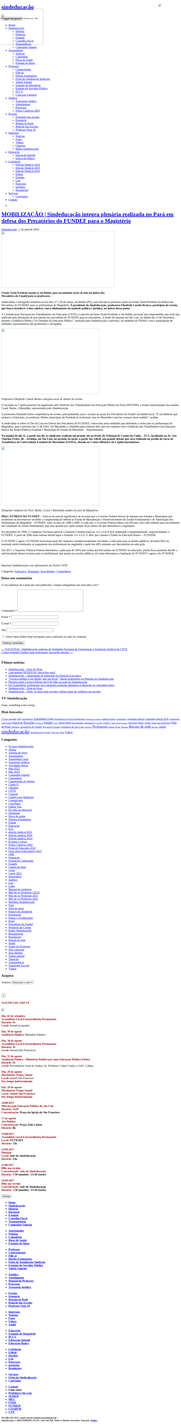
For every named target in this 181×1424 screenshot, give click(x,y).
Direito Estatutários (26, 75)
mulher (148, 723)
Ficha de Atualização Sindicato (33, 78)
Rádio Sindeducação (27, 148)
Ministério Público (136, 723)
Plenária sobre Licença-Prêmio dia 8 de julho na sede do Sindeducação (47, 682)
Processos (21, 107)
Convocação (6, 723)
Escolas (29, 722)
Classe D (13, 784)
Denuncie (21, 120)
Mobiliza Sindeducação (21, 902)
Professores (100, 726)
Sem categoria (16, 949)
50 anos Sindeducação (20, 746)
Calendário (22, 56)
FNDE (12, 1402)
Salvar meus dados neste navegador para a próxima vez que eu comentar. (46, 636)
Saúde (11, 943)
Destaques (33, 571)
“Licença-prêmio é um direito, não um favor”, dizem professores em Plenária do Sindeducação (61, 678)
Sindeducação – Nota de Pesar (25, 669)
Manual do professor (19, 889)
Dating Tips (15, 806)
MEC (11, 1399)
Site (3, 629)
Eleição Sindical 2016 (28, 171)
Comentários (64, 571)
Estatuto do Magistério (28, 85)
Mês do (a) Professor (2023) (24, 892)
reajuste (111, 727)
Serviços (13, 1374)
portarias (20, 186)
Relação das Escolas (27, 126)
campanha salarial (136, 719)
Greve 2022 (15, 873)
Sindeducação (9, 229)
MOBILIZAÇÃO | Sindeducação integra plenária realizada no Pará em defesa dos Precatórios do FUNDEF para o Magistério (87, 217)
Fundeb (12, 863)
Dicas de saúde (16, 816)
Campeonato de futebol (21, 781)
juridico (107, 723)
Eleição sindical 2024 (20, 838)
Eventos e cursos (17, 841)
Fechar (6, 1196)
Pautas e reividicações (20, 917)
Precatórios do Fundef (20, 924)
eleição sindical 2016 (20, 832)
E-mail (6, 623)
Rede (117, 727)
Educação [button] (13, 151)
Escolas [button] (12, 113)
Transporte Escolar (18, 965)
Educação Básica (25, 158)
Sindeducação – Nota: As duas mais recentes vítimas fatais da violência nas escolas (54, 691)
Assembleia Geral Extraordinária (69, 719)
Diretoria (13, 1212)
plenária (15, 727)
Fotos (19, 139)
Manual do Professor (21, 1280)
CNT (11, 1412)
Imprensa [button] (13, 132)
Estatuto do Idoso (25, 63)
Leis (18, 180)
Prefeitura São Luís (20, 1393)
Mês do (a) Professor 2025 (23, 898)
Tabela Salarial (24, 82)
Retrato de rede (140, 726)
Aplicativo (20, 571)
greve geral (65, 722)
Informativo (15, 876)
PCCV (19, 91)
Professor (14, 1249)
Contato (12, 199)
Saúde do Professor (19, 946)
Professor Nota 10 (26, 129)
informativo (89, 723)
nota (154, 723)
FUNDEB (14, 1405)
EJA (10, 828)
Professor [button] (13, 66)
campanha (121, 719)
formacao (39, 723)
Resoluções (22, 190)
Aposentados (15, 755)
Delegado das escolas (27, 117)
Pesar (11, 921)
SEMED (13, 1396)
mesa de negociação (119, 723)
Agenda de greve (18, 752)
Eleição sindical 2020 (20, 835)
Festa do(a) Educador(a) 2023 (25, 851)
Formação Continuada (20, 860)
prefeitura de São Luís (72, 726)
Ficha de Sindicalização (22, 1377)
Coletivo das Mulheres (21, 797)
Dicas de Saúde (24, 59)
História (13, 1208)
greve (55, 723)
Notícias (20, 53)
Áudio (12, 1324)
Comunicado (15, 800)
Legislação (14, 1349)
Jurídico (12, 879)
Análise (93, 1420)
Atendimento (23, 104)
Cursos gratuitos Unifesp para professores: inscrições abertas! (37, 652)
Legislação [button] (14, 161)
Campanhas (15, 778)
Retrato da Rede (25, 123)
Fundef (48, 722)
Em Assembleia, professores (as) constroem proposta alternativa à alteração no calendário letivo (61, 685)
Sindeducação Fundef (40, 732)
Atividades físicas (18, 765)
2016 (19, 719)
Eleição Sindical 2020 (28, 167)
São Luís (55, 732)
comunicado (174, 719)
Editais (19, 174)
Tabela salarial (16, 956)
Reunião (154, 727)
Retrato (124, 727)
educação (17, 722)
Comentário (9, 610)
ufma (62, 732)
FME (11, 854)
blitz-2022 (14, 768)
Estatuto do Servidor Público (32, 88)
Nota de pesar (16, 908)
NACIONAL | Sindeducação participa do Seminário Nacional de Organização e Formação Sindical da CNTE (64, 649)
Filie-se (20, 72)
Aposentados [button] (15, 50)
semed (162, 726)
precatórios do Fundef (31, 726)
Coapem (13, 794)
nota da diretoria (163, 723)
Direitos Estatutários (19, 819)
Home (12, 1202)
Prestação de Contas (19, 927)
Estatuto (13, 1215)
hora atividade (77, 723)
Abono (12, 749)
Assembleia (27, 719)
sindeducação (17, 7)
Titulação (13, 959)
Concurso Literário (26, 94)
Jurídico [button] (12, 98)
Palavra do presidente (20, 911)
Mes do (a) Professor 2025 (23, 895)
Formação (14, 857)
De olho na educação (20, 809)
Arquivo (6, 982)
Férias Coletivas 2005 (28, 110)
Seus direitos (47, 571)
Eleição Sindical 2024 (28, 164)
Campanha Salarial (26, 47)
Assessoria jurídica (26, 101)
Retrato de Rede (18, 1299)
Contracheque (23, 69)
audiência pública (108, 719)
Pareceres (21, 183)
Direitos (20, 177)
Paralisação (14, 914)
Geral (11, 870)
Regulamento (15, 933)
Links (11, 886)
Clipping (20, 145)
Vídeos (20, 142)
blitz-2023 (14, 771)
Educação (13, 825)
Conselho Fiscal (17, 1218)
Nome (5, 616)
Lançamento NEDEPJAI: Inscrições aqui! (31, 672)
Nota (11, 905)
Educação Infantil (25, 155)
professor (88, 727)
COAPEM (14, 1408)
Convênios (22, 196)
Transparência (16, 962)
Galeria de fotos (17, 867)
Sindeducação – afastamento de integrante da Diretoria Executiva (44, 675)
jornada (99, 723)
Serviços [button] (13, 193)
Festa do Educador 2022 (22, 848)
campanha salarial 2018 (157, 719)
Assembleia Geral (43, 718)
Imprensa (14, 1311)
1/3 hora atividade (8, 719)
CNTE (12, 790)
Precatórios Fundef (51, 727)
